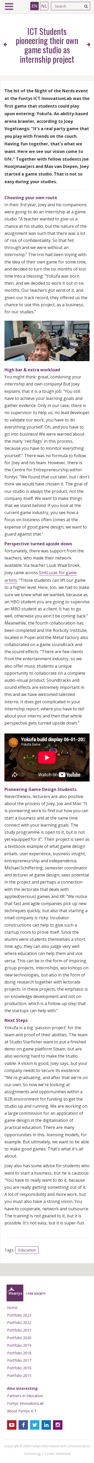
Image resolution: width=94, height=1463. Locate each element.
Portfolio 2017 (19, 1360)
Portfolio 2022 (19, 1322)
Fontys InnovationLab (25, 1403)
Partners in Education (25, 1395)
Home (12, 1307)
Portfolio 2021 (19, 1330)
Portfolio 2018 (19, 1352)
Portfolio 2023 (19, 1315)
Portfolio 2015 (19, 1375)
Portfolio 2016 (19, 1367)
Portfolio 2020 (19, 1337)
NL (44, 6)
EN (34, 6)
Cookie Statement (57, 1453)
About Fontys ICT (22, 1410)
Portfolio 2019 (19, 1345)
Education (27, 1250)
